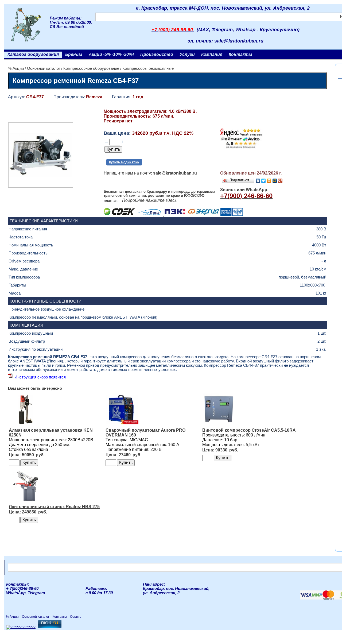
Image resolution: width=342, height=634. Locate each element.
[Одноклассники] (269, 180)
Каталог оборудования (33, 54)
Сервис (75, 616)
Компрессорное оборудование (91, 68)
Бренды (73, 54)
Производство (156, 54)
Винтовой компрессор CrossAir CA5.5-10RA (249, 430)
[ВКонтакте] (258, 180)
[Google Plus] (280, 180)
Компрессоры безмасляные (148, 68)
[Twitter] (263, 180)
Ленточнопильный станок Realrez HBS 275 (54, 506)
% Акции (16, 68)
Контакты (240, 54)
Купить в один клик (124, 162)
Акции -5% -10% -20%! (111, 54)
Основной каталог (43, 68)
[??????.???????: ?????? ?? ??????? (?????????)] (21, 627)
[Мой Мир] (275, 180)
